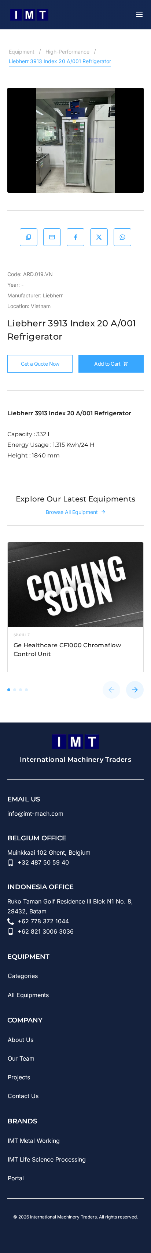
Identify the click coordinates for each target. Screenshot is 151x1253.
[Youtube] (55, 1234)
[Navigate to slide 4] (26, 689)
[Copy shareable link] (28, 237)
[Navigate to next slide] (135, 690)
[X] (116, 1234)
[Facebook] (96, 1234)
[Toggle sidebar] (139, 14)
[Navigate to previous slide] (111, 690)
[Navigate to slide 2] (14, 689)
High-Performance (67, 51)
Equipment (21, 51)
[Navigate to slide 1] (8, 689)
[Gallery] (75, 140)
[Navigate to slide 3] (20, 689)
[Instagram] (75, 1234)
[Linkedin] (34, 1234)
